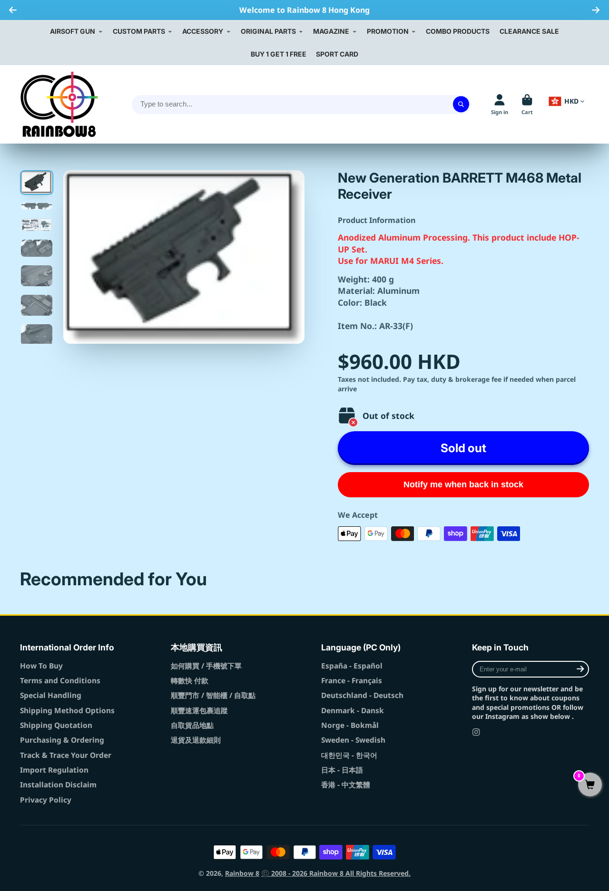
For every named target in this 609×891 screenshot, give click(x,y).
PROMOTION (388, 31)
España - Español (352, 666)
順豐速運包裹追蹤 (199, 711)
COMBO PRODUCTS (458, 31)
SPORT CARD (337, 54)
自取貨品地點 (192, 725)
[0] (590, 785)
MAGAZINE (331, 31)
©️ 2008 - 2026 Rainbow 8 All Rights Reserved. (336, 873)
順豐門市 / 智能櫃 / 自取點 (213, 695)
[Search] (461, 105)
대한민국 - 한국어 (349, 755)
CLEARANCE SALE (529, 31)
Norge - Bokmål (350, 725)
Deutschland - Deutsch (362, 695)
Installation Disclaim (58, 785)
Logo (59, 104)
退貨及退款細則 (196, 740)
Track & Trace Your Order (65, 755)
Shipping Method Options (67, 711)
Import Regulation (54, 770)
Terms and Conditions (60, 681)
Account (499, 104)
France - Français (351, 681)
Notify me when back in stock (463, 484)
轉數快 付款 (189, 681)
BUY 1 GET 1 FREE (278, 54)
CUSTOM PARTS (139, 31)
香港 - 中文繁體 (345, 785)
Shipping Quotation (56, 725)
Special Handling (50, 695)
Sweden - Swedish (353, 740)
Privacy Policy (45, 800)
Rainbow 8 (242, 873)
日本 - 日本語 (342, 770)
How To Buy (41, 666)
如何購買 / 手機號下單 (206, 666)
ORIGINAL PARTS (268, 31)
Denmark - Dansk (352, 711)
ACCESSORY (202, 31)
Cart (527, 104)
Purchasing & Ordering (62, 740)
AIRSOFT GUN (72, 31)
